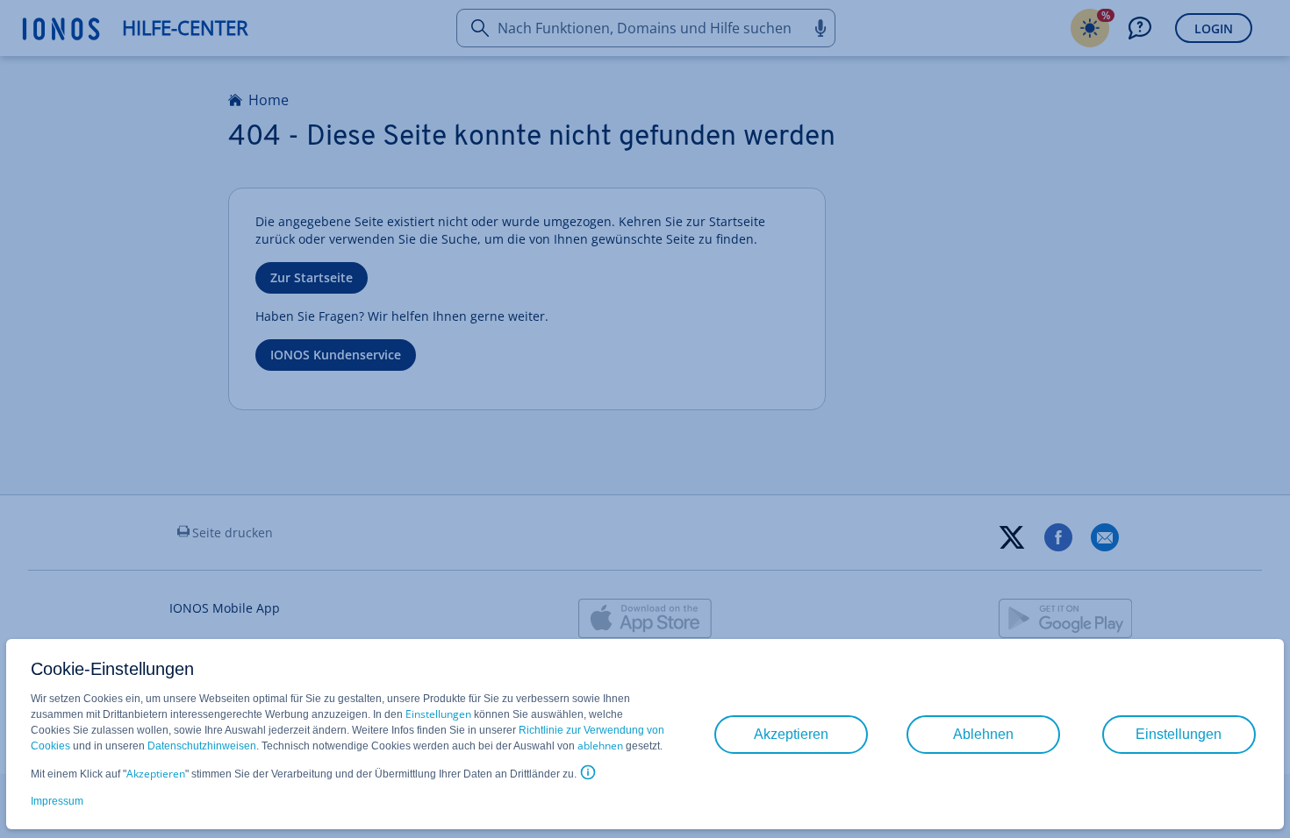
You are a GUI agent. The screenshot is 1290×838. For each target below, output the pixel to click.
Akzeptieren (155, 773)
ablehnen (600, 745)
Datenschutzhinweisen (201, 746)
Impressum (57, 801)
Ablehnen (983, 734)
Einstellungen (438, 714)
